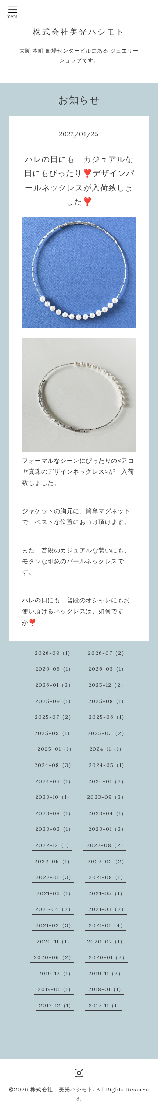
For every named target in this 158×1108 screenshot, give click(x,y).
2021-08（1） (107, 877)
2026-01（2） (54, 685)
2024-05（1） (108, 765)
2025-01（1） (56, 749)
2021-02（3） (55, 925)
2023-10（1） (53, 797)
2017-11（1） (105, 1005)
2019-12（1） (56, 973)
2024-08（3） (54, 765)
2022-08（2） (106, 845)
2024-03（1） (54, 781)
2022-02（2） (107, 861)
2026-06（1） (54, 668)
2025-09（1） (54, 701)
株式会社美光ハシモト (79, 32)
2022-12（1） (53, 845)
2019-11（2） (106, 973)
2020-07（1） (106, 941)
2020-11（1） (54, 941)
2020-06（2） (54, 957)
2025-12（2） (107, 685)
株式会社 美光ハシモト (61, 1089)
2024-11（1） (107, 749)
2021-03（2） (107, 909)
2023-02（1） (54, 829)
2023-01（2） (107, 829)
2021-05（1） (107, 893)
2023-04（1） (107, 813)
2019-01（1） (56, 989)
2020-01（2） (108, 957)
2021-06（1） (55, 893)
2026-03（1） (107, 668)
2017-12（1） (56, 1005)
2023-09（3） (107, 797)
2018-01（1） (106, 989)
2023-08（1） (54, 813)
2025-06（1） (108, 717)
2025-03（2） (107, 733)
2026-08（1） (54, 653)
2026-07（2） (107, 653)
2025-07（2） (54, 717)
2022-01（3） (55, 877)
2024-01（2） (107, 781)
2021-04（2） (54, 909)
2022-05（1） (53, 861)
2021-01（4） (107, 925)
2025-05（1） (53, 733)
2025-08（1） (107, 701)
